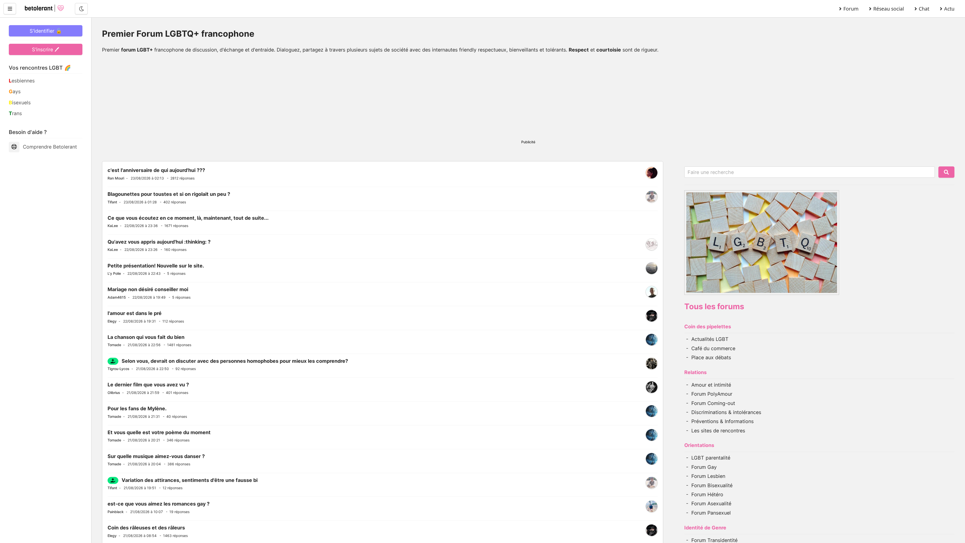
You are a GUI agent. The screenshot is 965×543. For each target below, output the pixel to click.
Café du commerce (713, 348)
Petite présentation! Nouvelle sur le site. (156, 266)
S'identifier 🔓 (46, 31)
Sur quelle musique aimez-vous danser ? (156, 456)
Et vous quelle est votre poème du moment (159, 432)
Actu (949, 8)
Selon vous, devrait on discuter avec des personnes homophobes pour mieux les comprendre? (235, 361)
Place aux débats (711, 357)
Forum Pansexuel (711, 513)
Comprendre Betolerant (50, 147)
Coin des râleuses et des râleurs (146, 528)
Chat (924, 8)
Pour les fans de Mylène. (137, 408)
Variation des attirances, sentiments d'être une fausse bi (190, 480)
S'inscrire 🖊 (45, 50)
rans (15, 113)
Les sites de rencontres (718, 431)
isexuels (20, 103)
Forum (850, 8)
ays (15, 91)
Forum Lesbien (708, 476)
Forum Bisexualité (712, 485)
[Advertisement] (528, 99)
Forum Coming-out (713, 403)
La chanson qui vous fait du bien (146, 337)
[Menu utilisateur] (10, 8)
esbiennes (22, 81)
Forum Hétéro (707, 494)
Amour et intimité (711, 385)
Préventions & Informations (722, 421)
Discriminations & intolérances (726, 412)
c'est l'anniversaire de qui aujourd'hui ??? (156, 170)
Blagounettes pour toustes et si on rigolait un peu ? (169, 194)
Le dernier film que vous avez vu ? (148, 385)
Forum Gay (704, 467)
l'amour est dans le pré (135, 313)
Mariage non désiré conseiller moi (148, 289)
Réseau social (888, 8)
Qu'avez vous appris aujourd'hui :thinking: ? (159, 242)
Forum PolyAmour (711, 394)
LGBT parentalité (710, 458)
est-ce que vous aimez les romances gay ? (159, 504)
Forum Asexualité (711, 504)
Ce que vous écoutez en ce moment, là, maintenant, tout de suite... (188, 218)
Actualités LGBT (710, 339)
